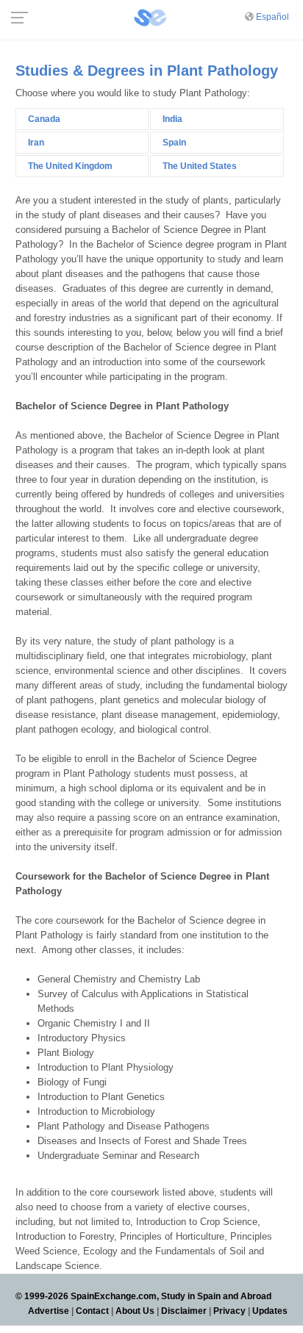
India (172, 119)
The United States (200, 166)
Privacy (229, 1311)
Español (272, 17)
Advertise (48, 1311)
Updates (270, 1311)
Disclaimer (184, 1311)
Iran (36, 142)
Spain (174, 142)
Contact (92, 1311)
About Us (134, 1311)
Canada (44, 119)
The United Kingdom (70, 166)
